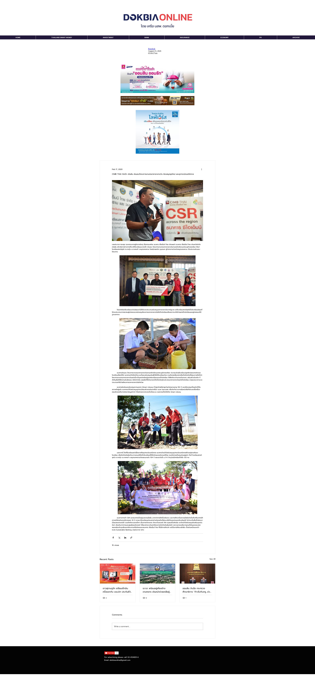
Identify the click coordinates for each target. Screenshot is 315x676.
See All (212, 559)
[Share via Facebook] (113, 537)
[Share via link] (131, 537)
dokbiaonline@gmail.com (120, 660)
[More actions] (201, 169)
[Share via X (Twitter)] (119, 537)
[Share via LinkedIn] (125, 537)
